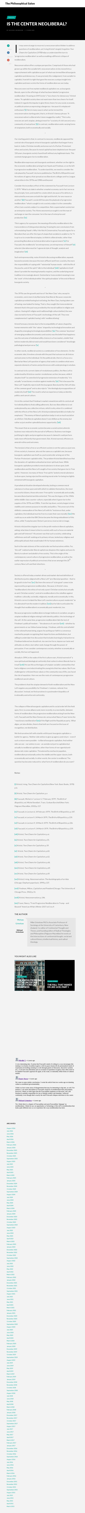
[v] (65, 241)
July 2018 (10, 1396)
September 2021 (12, 1291)
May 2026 (10, 1136)
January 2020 (11, 1346)
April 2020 (10, 1338)
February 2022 (11, 1277)
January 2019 (11, 1379)
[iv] (25, 217)
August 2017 (11, 1426)
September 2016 (12, 1456)
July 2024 (10, 1197)
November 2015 (12, 1484)
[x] (37, 345)
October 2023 (11, 1222)
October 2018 (11, 1387)
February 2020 (11, 1343)
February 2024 (11, 1211)
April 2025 (10, 1172)
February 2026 (11, 1145)
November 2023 (12, 1219)
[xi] (57, 381)
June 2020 (10, 1332)
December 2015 (12, 1481)
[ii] (37, 124)
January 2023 (11, 1247)
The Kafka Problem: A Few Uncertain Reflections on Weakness (29, 983)
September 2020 (12, 1324)
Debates (11, 17)
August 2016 (11, 1459)
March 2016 (10, 1473)
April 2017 (10, 1437)
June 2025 (10, 1167)
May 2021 (10, 1302)
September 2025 (12, 1158)
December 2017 (12, 1415)
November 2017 (12, 1418)
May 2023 (10, 1236)
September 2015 (12, 1490)
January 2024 (11, 1214)
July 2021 (10, 1296)
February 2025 (11, 1178)
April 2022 (10, 1272)
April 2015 (10, 1503)
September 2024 (12, 1192)
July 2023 (10, 1230)
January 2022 (11, 1280)
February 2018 (11, 1410)
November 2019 (12, 1352)
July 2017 (10, 1429)
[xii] (29, 392)
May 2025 (10, 1170)
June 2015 (10, 1498)
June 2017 (10, 1432)
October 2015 (11, 1487)
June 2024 (10, 1200)
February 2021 (11, 1310)
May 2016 (10, 1468)
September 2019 (12, 1357)
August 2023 (11, 1227)
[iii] (23, 200)
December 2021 (12, 1283)
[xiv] (70, 514)
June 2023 (10, 1233)
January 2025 (11, 1181)
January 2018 (11, 1412)
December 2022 (12, 1250)
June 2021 (10, 1299)
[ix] (54, 331)
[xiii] (59, 422)
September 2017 (12, 1423)
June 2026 (10, 1134)
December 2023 (12, 1216)
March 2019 (10, 1374)
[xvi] (49, 604)
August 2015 (11, 1492)
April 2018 (10, 1404)
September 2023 (12, 1225)
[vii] (26, 252)
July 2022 (10, 1263)
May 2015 (10, 1501)
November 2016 (12, 1451)
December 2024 (12, 1183)
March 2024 (10, 1208)
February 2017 (11, 1443)
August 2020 (11, 1327)
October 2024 (11, 1189)
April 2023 (10, 1238)
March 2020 (10, 1341)
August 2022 (11, 1261)
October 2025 (11, 1156)
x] (39, 720)
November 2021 (12, 1285)
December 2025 (12, 1150)
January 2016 (11, 1479)
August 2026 (11, 1128)
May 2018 (10, 1401)
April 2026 (10, 1139)
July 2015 (10, 1495)
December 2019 (12, 1349)
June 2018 (10, 1399)
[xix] (16, 903)
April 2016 (10, 1470)
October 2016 (11, 1454)
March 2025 (10, 1175)
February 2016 (11, 1476)
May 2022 (10, 1269)
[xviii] (22, 665)
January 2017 (11, 1445)
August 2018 (11, 1393)
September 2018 (12, 1390)
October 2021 (11, 1288)
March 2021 (10, 1307)
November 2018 (12, 1385)
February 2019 (11, 1376)
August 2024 (11, 1194)
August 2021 (11, 1294)
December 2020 (12, 1316)
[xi (37, 720)
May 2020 (10, 1335)
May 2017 (10, 1434)
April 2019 (10, 1371)
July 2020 (10, 1330)
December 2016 (12, 1448)
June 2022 (10, 1266)
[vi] (74, 244)
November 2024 (12, 1186)
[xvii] (62, 623)
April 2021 (10, 1305)
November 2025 (12, 1153)
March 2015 (10, 1506)
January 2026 (11, 1147)
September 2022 (12, 1258)
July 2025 (10, 1164)
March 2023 (10, 1241)
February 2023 (11, 1244)
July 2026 (10, 1131)
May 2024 (10, 1203)
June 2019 (10, 1365)
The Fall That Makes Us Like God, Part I (59, 986)
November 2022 (12, 1252)
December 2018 (12, 1382)
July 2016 (10, 1462)
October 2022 (11, 1255)
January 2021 (11, 1313)
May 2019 (10, 1368)
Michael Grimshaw (16, 30)
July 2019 (10, 1363)
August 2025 (11, 1161)
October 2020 (11, 1321)
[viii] (56, 268)
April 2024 (10, 1205)
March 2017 (10, 1440)
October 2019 (11, 1354)
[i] (25, 110)
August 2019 (11, 1360)
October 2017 (11, 1421)
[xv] (33, 582)
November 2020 (12, 1319)
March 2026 (10, 1142)
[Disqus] (45, 1025)
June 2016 (10, 1465)
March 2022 (10, 1274)
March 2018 (10, 1407)
